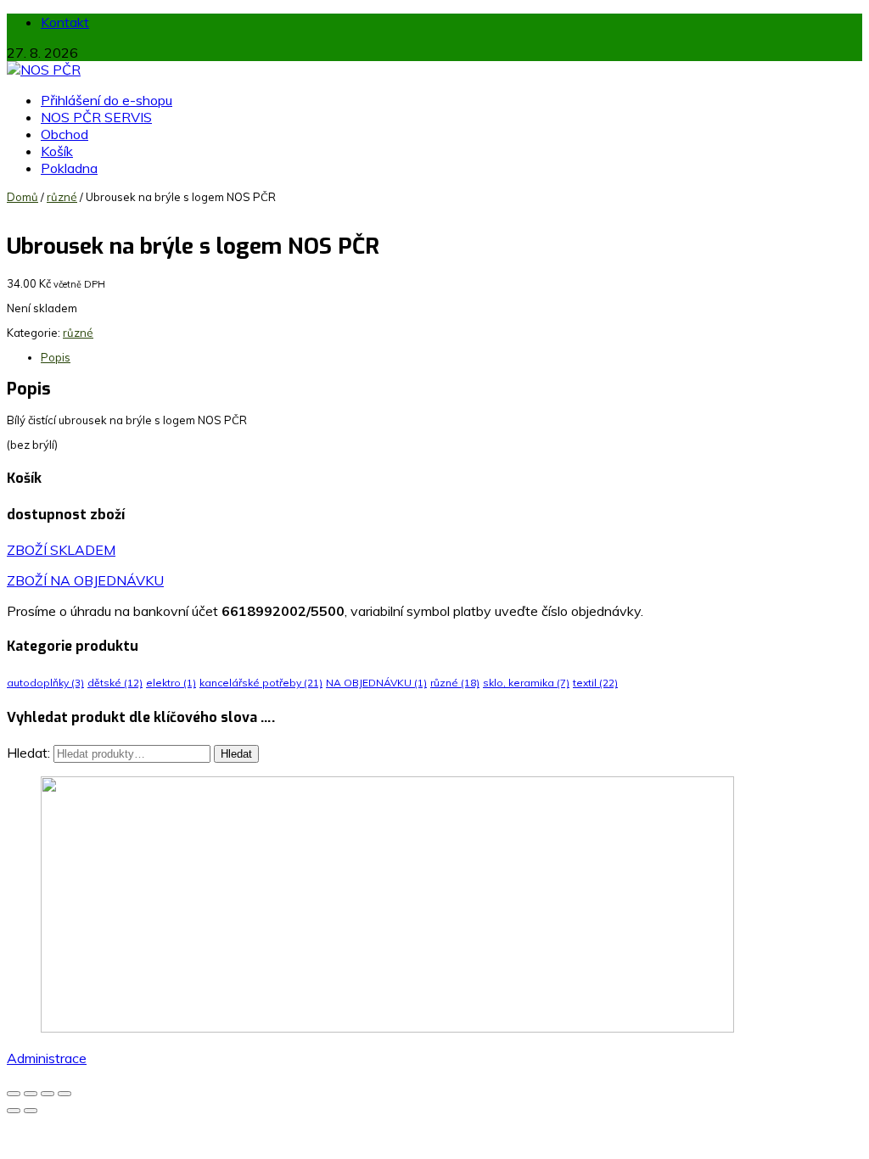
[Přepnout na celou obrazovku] (30, 1093)
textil (595, 682)
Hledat (236, 753)
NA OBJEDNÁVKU (376, 682)
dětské (115, 682)
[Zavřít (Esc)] (64, 1093)
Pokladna (69, 168)
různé (62, 197)
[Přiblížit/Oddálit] (13, 1093)
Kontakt (65, 22)
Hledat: (28, 752)
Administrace (47, 1058)
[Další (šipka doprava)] (30, 1110)
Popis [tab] (55, 357)
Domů (22, 197)
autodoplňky (45, 682)
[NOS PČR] (44, 69)
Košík (57, 151)
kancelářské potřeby (260, 682)
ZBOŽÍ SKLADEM (61, 549)
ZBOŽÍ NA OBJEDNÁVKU (85, 580)
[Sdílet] (47, 1093)
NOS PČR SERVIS (96, 117)
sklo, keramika (526, 682)
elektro (171, 682)
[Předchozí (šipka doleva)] (13, 1110)
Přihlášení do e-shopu (106, 100)
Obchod (64, 134)
